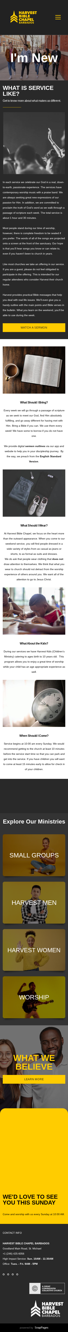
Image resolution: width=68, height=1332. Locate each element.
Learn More (34, 1079)
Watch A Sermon (34, 327)
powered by (34, 1327)
